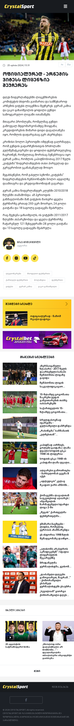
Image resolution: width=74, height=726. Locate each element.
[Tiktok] (34, 258)
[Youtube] (25, 258)
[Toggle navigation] (65, 6)
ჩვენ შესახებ (60, 686)
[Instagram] (16, 258)
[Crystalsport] (19, 6)
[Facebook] (7, 258)
